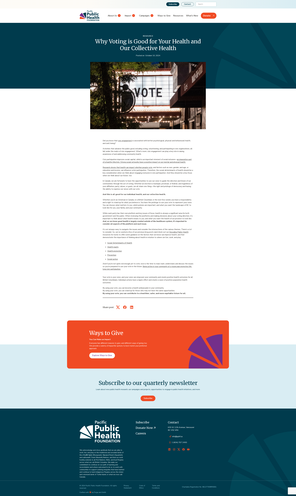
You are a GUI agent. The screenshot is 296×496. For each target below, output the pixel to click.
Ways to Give (163, 15)
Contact (187, 4)
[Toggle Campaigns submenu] (151, 15)
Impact (128, 15)
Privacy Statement (127, 487)
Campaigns (144, 15)
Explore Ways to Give (102, 355)
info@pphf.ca (177, 436)
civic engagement (125, 140)
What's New (192, 15)
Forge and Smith (100, 492)
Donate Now (145, 428)
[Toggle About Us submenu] (119, 15)
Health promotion (114, 251)
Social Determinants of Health (119, 243)
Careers (141, 433)
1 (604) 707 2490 (179, 442)
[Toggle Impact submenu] (133, 15)
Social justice (112, 259)
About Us (112, 15)
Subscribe (173, 4)
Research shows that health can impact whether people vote (127, 167)
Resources (178, 15)
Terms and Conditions (156, 487)
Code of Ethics (142, 487)
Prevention (111, 255)
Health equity (113, 247)
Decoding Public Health (178, 232)
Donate (207, 15)
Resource (148, 36)
